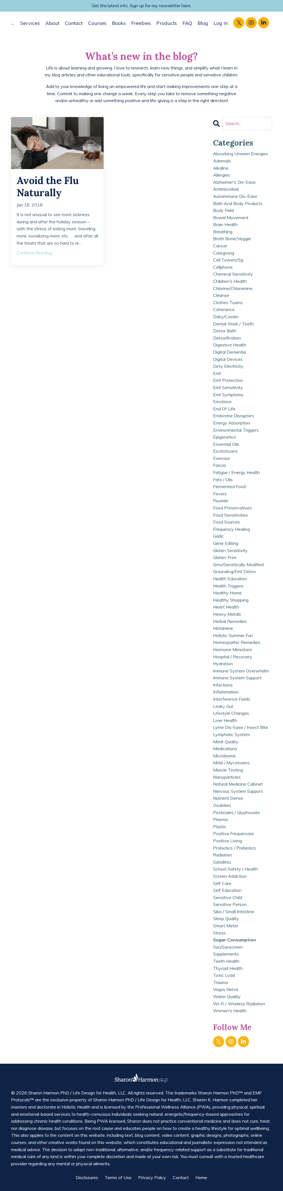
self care (222, 883)
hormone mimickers (232, 649)
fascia (219, 465)
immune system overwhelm (241, 671)
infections (223, 685)
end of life (224, 408)
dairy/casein (226, 316)
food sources (226, 522)
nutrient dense (228, 798)
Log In (221, 23)
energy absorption (231, 423)
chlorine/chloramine (233, 288)
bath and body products (238, 203)
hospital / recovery (232, 656)
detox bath (224, 330)
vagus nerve (226, 989)
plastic (219, 826)
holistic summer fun (233, 635)
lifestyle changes (231, 713)
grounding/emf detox (234, 571)
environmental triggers (236, 430)
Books (119, 23)
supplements (226, 954)
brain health (225, 224)
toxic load (224, 975)
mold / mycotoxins (231, 762)
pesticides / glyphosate (236, 812)
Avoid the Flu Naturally (48, 186)
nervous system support (238, 791)
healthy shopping (230, 600)
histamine (223, 628)
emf (217, 373)
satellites (222, 862)
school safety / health (235, 869)
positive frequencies (233, 833)
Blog (203, 23)
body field (223, 210)
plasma (220, 819)
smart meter (225, 925)
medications (225, 748)
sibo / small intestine (233, 911)
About (52, 23)
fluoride (220, 500)
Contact (74, 23)
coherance (224, 309)
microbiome (224, 755)
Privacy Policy (152, 1177)
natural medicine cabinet (238, 784)
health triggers (228, 586)
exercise (221, 458)
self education (227, 890)
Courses (97, 23)
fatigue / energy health (236, 472)
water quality (227, 996)
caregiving (223, 253)
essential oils (226, 444)
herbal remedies (230, 621)
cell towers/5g (228, 260)
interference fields (231, 699)
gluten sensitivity (230, 550)
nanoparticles (227, 777)
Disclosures (87, 1177)
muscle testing (228, 770)
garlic (218, 536)
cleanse (221, 295)
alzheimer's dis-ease (234, 182)
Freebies (141, 23)
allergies (221, 175)
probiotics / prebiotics (234, 848)
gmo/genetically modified (238, 564)
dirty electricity (228, 366)
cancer (220, 245)
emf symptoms (228, 394)
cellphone (223, 267)
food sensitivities (230, 515)
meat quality (226, 741)
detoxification (227, 338)
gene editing (225, 543)
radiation (222, 855)
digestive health (229, 345)
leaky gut (223, 706)
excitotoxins (225, 451)
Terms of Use (118, 1177)
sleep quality (226, 918)
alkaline (221, 168)
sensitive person (230, 904)
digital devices (228, 359)
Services (30, 23)
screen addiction (230, 876)
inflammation (226, 692)
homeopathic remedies (236, 642)
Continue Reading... (35, 252)
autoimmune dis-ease (235, 196)
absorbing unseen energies (240, 153)
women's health (230, 1010)
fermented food (229, 486)
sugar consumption (234, 940)
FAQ (187, 23)
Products (166, 23)
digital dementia (229, 352)
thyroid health (228, 968)
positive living (227, 840)
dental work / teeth (233, 324)
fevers (220, 493)
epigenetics (224, 437)
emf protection (228, 380)
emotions (222, 401)
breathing (222, 231)
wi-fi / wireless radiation (239, 1003)
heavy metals (227, 614)
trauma (220, 982)
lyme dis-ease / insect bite (240, 727)
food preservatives (232, 508)
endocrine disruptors (233, 415)
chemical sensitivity (233, 274)
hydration (223, 663)
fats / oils (223, 479)
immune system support (237, 677)
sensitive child (227, 897)
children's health (230, 281)
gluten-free (225, 557)
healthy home (227, 593)
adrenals (222, 161)
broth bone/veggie (232, 238)
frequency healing (231, 529)
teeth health (226, 961)
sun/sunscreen (228, 947)
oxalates (222, 805)
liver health (225, 720)
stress (219, 933)
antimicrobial (226, 189)
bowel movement (230, 217)
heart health (226, 607)
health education (230, 578)
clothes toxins (228, 302)
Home (201, 1177)
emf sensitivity (228, 387)
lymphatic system (231, 734)
